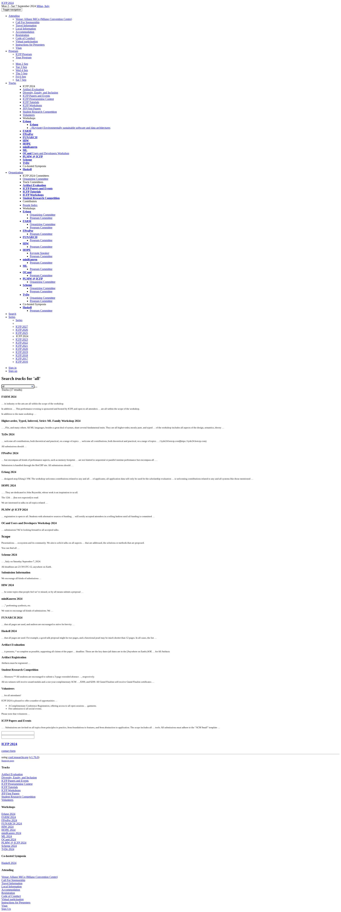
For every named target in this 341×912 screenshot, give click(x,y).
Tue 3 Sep (21, 67)
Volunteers (29, 114)
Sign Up (6, 908)
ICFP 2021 (22, 345)
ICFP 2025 (22, 332)
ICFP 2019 (22, 352)
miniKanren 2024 (11, 833)
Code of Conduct (25, 38)
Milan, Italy (43, 6)
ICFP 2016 (22, 361)
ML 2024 (6, 836)
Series (19, 320)
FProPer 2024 (9, 820)
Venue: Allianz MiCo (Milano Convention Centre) (44, 19)
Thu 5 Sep (21, 73)
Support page (7, 760)
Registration (22, 35)
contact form (8, 750)
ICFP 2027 (22, 326)
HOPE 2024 (8, 829)
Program (13, 51)
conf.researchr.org (18, 757)
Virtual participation (27, 41)
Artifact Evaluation (33, 89)
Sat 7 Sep (21, 79)
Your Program (23, 57)
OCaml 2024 (8, 839)
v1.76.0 (34, 757)
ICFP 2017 (22, 358)
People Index (30, 205)
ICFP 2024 (9, 744)
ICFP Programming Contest (38, 98)
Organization (16, 172)
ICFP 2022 (22, 342)
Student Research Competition (40, 111)
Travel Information (26, 25)
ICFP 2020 (22, 348)
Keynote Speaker (39, 253)
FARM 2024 (8, 817)
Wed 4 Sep (22, 70)
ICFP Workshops (32, 105)
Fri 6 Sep (21, 76)
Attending (14, 15)
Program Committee (41, 217)
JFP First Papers (32, 108)
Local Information (26, 28)
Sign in (13, 367)
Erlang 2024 (8, 813)
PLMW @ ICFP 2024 (13, 842)
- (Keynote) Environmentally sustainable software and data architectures (70, 127)
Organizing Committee (35, 178)
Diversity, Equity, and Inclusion (40, 92)
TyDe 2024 (7, 849)
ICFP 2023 (22, 339)
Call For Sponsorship (27, 22)
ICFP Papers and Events (36, 95)
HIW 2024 (7, 826)
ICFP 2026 (22, 329)
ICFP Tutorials (31, 102)
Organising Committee (42, 297)
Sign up (13, 370)
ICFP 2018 (22, 355)
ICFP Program (24, 54)
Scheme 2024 (9, 845)
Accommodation (25, 31)
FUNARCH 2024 (11, 823)
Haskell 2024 (8, 862)
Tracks (12, 83)
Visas (19, 47)
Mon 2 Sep (22, 63)
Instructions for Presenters (30, 44)
